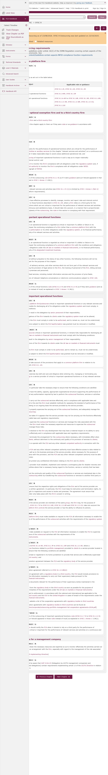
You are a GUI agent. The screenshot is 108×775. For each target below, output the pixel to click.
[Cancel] (105, 33)
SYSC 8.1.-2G (37, 365)
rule (46, 178)
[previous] (97, 28)
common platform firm (80, 227)
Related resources (45, 41)
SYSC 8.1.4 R (58, 287)
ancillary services (43, 151)
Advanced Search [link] (57, 8)
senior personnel (57, 312)
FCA (29, 164)
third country (32, 557)
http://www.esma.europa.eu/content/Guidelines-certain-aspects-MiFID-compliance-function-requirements (48, 55)
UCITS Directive (87, 665)
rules (63, 124)
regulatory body (69, 561)
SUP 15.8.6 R (46, 663)
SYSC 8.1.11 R (94, 616)
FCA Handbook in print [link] (79, 8)
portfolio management (55, 548)
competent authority (30, 166)
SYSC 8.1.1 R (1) (62, 189)
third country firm (45, 120)
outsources (45, 303)
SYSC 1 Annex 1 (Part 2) (89, 189)
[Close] (105, 2)
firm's (45, 164)
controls (41, 508)
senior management (56, 339)
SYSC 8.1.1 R (54, 178)
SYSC (29, 23)
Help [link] (67, 8)
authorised (62, 320)
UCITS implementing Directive (36, 654)
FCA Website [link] (33, 8)
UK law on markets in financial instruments (62, 247)
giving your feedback (84, 3)
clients (54, 316)
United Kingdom (59, 595)
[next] (103, 28)
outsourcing (29, 157)
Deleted (30, 41)
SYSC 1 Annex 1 (40, 180)
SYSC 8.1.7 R (81, 616)
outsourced (72, 394)
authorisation (35, 230)
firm (71, 203)
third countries (88, 601)
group (67, 503)
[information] (26, 25)
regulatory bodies (73, 601)
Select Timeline (10, 25)
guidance (73, 124)
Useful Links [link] (44, 8)
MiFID (86, 166)
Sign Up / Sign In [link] (99, 8)
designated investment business (48, 250)
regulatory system (85, 164)
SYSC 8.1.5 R (72, 287)
